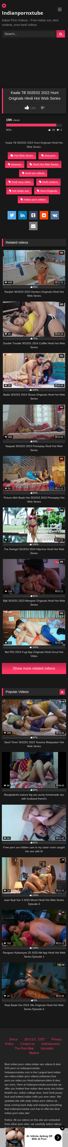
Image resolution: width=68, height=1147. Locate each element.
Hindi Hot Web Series (45, 164)
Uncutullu (47, 1048)
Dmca (13, 1039)
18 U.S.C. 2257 (34, 1039)
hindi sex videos (34, 173)
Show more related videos (34, 668)
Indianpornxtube (22, 12)
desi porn (50, 155)
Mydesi (34, 1053)
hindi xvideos (50, 181)
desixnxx (16, 164)
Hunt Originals (48, 190)
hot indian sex (20, 190)
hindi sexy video (21, 181)
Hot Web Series (23, 155)
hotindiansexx (50, 1043)
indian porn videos (35, 199)
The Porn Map (24, 1048)
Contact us (27, 1043)
